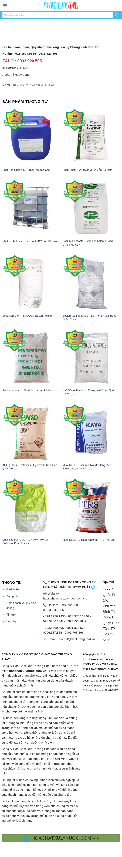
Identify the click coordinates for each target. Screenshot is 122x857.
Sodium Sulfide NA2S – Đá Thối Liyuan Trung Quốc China (89, 317)
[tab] (6, 85)
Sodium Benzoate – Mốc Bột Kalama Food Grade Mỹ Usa (88, 242)
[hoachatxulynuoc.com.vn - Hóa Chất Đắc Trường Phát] (61, 5)
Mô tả (6, 85)
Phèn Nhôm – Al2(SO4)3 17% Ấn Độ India (87, 169)
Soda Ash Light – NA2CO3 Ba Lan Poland (27, 315)
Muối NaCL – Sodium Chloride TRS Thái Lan (89, 539)
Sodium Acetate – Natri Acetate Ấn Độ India (28, 390)
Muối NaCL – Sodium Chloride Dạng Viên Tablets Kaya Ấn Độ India (87, 466)
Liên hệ (11, 621)
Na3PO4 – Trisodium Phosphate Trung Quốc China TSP (89, 392)
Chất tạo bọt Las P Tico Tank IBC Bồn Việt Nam (30, 241)
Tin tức (11, 614)
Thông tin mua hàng (40, 85)
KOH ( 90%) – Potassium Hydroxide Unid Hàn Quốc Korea (29, 466)
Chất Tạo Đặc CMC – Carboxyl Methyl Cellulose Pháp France (25, 541)
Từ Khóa (18, 85)
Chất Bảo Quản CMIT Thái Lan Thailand (26, 169)
